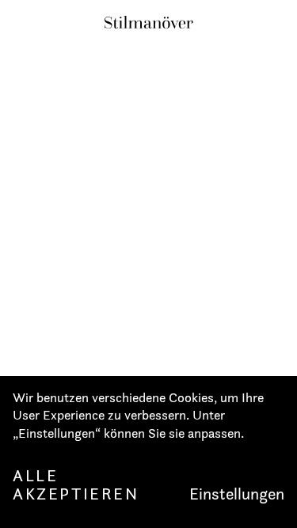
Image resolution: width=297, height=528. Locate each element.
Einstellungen (236, 494)
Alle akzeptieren (76, 485)
